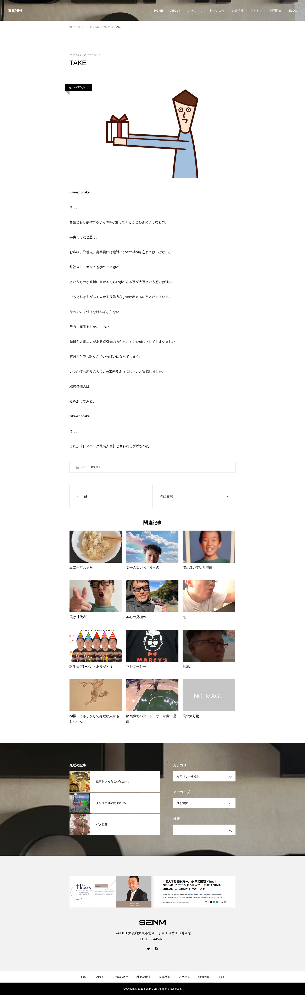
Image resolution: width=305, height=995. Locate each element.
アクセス (256, 10)
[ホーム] (71, 27)
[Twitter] (148, 948)
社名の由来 (217, 10)
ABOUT (175, 10)
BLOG (293, 10)
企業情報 (237, 10)
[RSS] (157, 948)
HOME (158, 10)
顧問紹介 (276, 10)
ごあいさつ (195, 10)
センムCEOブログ (79, 87)
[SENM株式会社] (15, 10)
